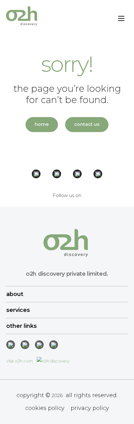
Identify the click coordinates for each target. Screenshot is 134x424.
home (42, 124)
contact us (86, 124)
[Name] (121, 19)
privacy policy (90, 408)
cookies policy (45, 408)
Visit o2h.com (20, 360)
